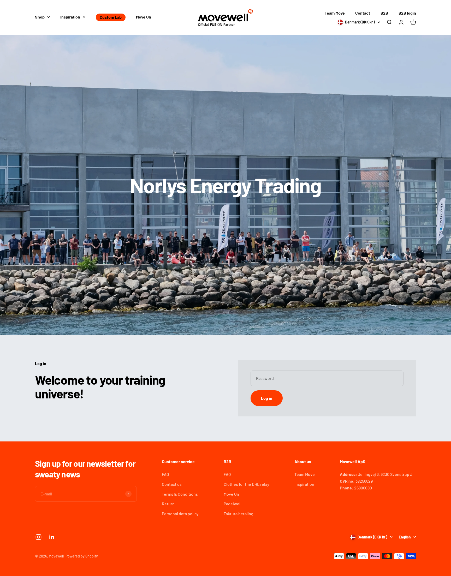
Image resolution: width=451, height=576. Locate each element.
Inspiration (70, 16)
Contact (362, 12)
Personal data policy (180, 513)
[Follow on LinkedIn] (51, 537)
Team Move (335, 12)
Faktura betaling (238, 513)
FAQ (165, 474)
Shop (40, 16)
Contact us (172, 484)
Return (168, 503)
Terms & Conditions (180, 494)
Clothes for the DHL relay (246, 484)
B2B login (407, 12)
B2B (384, 12)
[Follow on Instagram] (38, 537)
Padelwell (232, 503)
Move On (143, 16)
